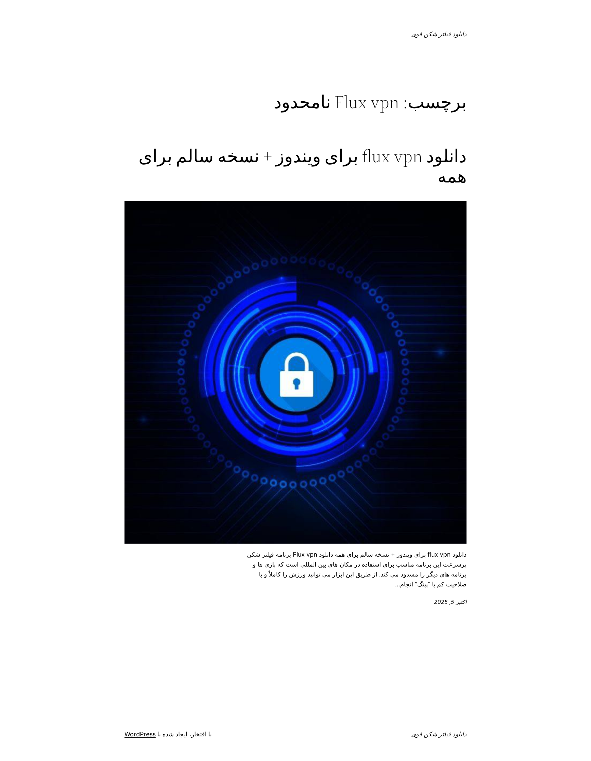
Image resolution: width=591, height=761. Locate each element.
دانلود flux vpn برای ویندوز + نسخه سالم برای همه (303, 166)
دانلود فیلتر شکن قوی (439, 34)
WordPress (140, 734)
